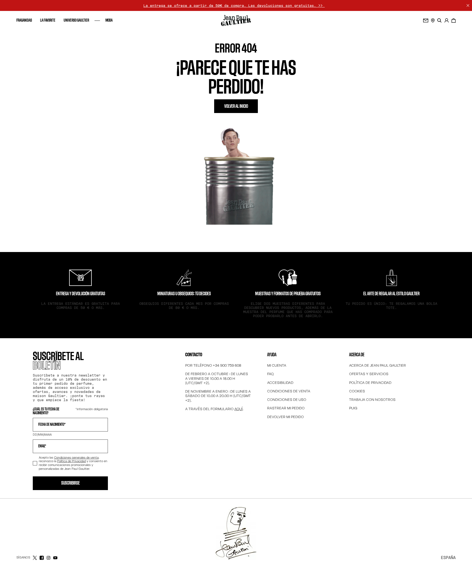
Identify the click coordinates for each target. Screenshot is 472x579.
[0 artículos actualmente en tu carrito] (454, 20)
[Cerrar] (468, 5)
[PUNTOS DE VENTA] (433, 20)
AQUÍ (238, 409)
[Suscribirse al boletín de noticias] (425, 20)
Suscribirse (70, 483)
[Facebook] (42, 558)
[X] (35, 558)
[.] (446, 20)
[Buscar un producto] (439, 20)
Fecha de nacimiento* (52, 425)
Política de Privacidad (71, 461)
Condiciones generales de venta (76, 457)
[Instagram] (48, 558)
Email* (42, 446)
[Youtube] (55, 558)
